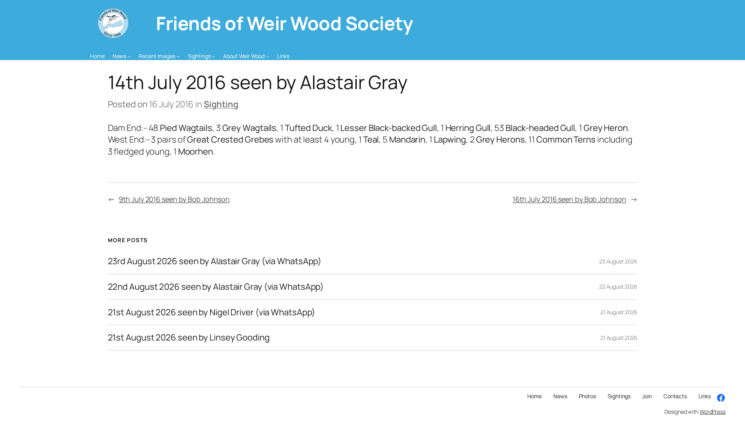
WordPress (713, 411)
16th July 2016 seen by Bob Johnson (569, 199)
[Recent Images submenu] (178, 56)
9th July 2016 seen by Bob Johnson (174, 199)
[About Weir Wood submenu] (267, 56)
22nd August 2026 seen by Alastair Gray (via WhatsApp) (216, 287)
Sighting (221, 104)
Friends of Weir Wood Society (284, 23)
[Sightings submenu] (213, 56)
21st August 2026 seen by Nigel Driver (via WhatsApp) (211, 312)
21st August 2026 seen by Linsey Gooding (189, 337)
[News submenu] (129, 56)
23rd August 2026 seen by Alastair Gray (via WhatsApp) (215, 261)
